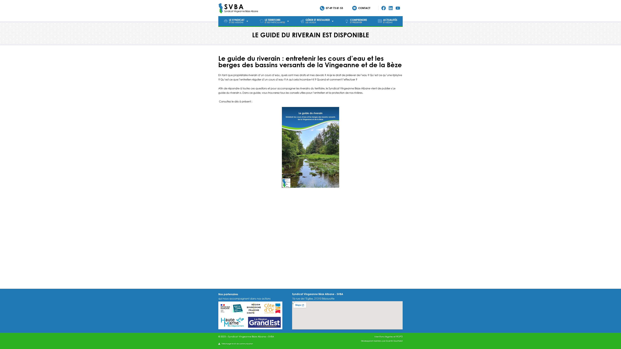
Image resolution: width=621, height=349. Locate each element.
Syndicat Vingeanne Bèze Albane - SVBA (317, 294)
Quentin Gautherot (394, 341)
